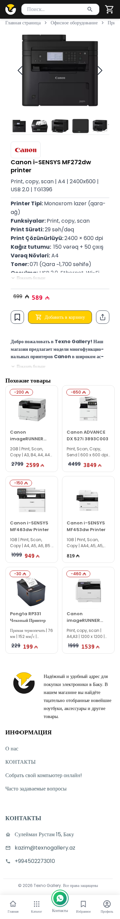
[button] (110, 9)
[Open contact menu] (60, 898)
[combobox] (60, 9)
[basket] (110, 9)
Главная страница (23, 22)
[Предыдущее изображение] (20, 70)
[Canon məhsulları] (26, 150)
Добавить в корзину (65, 317)
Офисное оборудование (74, 22)
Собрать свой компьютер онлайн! (43, 775)
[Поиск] (90, 9)
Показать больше (31, 278)
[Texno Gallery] (10, 9)
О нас (11, 748)
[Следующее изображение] (100, 70)
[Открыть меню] (36, 904)
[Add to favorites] (17, 317)
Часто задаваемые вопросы (36, 788)
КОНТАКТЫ (20, 762)
